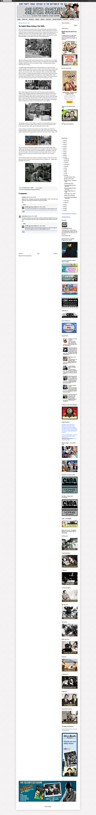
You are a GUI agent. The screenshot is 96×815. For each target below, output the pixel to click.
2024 (64, 144)
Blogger (50, 806)
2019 (64, 153)
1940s (23, 189)
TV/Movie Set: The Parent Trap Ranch (72, 339)
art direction (26, 189)
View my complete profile (66, 235)
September (66, 164)
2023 (64, 146)
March (65, 175)
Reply (23, 202)
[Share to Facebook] (40, 188)
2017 (64, 157)
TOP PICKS (65, 19)
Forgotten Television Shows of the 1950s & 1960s (72, 367)
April (65, 173)
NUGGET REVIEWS (57, 19)
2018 (64, 155)
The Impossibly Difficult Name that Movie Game (70, 185)
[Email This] (36, 188)
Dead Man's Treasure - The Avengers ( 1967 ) (70, 181)
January (65, 202)
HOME (19, 19)
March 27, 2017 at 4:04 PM (40, 207)
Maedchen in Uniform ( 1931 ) (69, 178)
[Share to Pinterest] (41, 188)
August (65, 166)
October (65, 162)
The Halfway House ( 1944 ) (68, 183)
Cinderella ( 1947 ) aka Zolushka (69, 195)
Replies (24, 204)
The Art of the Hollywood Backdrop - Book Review (70, 188)
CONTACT (72, 19)
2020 (64, 151)
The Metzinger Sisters (29, 207)
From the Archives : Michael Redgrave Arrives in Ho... (70, 198)
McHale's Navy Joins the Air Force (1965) (69, 32)
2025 (64, 142)
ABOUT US (24, 19)
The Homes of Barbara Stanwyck (72, 386)
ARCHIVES (31, 19)
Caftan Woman (25, 216)
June (65, 170)
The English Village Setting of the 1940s (69, 191)
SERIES (37, 19)
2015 (64, 206)
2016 (64, 204)
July (65, 168)
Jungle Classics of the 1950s (72, 357)
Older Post (55, 253)
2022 (64, 148)
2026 (64, 140)
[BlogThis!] (37, 188)
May (65, 171)
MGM (29, 189)
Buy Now (69, 102)
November (66, 160)
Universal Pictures (37, 189)
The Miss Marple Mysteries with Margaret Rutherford (72, 348)
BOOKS (42, 19)
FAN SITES (48, 19)
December (66, 158)
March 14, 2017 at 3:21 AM (31, 197)
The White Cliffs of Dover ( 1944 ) (69, 193)
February (65, 200)
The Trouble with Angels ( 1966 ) (69, 177)
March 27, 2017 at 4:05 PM (40, 226)
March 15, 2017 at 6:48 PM (32, 216)
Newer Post (21, 253)
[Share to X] (39, 188)
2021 (64, 150)
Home (38, 253)
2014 (64, 208)
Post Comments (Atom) (27, 255)
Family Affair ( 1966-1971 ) (72, 394)
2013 (64, 210)
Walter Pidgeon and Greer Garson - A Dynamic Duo (72, 376)
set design (31, 189)
